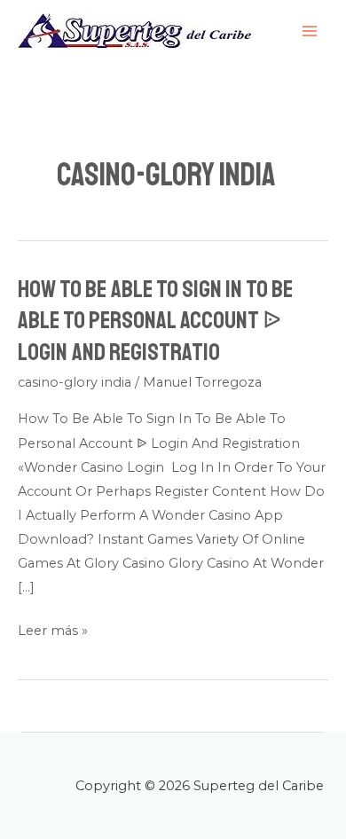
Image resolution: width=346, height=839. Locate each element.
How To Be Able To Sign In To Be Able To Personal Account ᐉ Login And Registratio (155, 320)
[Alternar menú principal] (309, 31)
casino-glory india (74, 382)
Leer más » (53, 631)
